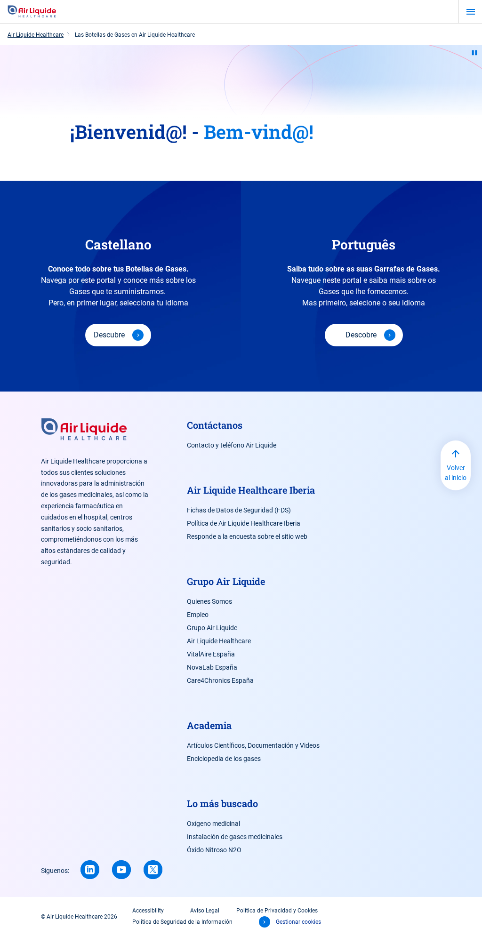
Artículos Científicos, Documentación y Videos (253, 745)
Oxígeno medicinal (213, 823)
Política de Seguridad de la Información (182, 922)
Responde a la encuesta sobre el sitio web (247, 536)
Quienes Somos (209, 601)
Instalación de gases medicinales (234, 836)
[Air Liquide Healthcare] (32, 11)
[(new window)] (121, 869)
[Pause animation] (474, 52)
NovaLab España (212, 667)
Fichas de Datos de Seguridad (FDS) (239, 510)
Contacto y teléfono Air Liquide (231, 445)
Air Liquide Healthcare (219, 641)
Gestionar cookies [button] (298, 922)
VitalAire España (211, 654)
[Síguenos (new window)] (89, 869)
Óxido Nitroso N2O (214, 850)
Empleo (198, 614)
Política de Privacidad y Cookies (277, 910)
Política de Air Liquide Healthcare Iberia (243, 523)
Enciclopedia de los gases (224, 758)
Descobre (361, 334)
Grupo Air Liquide (212, 628)
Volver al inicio (455, 472)
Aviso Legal (204, 910)
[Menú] (470, 12)
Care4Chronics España (220, 680)
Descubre (109, 334)
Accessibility (148, 910)
